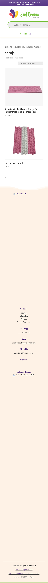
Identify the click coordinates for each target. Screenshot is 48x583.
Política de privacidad (24, 569)
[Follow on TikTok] (31, 364)
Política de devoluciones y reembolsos (23, 573)
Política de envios (27, 4)
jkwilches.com (29, 565)
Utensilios (24, 316)
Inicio (7, 47)
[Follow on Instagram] (22, 364)
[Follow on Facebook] (17, 364)
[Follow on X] (26, 364)
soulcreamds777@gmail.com (24, 343)
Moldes (24, 319)
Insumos (24, 313)
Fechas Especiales (24, 322)
